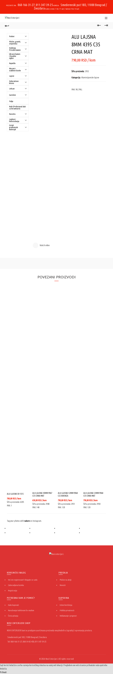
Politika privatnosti (67, 610)
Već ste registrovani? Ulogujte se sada (22, 580)
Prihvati (3, 672)
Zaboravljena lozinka (16, 585)
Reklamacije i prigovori (68, 616)
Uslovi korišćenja (66, 605)
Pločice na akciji (65, 580)
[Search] (100, 18)
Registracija (12, 590)
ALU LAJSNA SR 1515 (15, 494)
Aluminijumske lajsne (90, 77)
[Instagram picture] (19, 528)
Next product (106, 25)
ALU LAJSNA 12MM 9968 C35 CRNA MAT (93, 494)
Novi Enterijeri (51, 659)
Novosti (63, 585)
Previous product (99, 25)
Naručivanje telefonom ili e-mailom (21, 610)
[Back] (7, 25)
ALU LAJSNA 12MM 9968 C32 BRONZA (68, 494)
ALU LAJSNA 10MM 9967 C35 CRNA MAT (42, 494)
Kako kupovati (13, 605)
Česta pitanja (13, 616)
